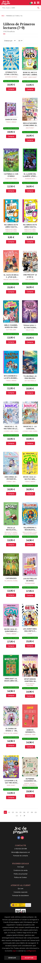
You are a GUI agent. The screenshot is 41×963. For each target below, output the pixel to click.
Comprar (11, 89)
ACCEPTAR (29, 958)
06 (24, 812)
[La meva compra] (31, 2)
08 (32, 812)
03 (13, 812)
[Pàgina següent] (20, 815)
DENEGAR (12, 958)
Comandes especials (20, 892)
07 (28, 812)
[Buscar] (38, 7)
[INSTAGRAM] (22, 837)
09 (36, 812)
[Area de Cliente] (35, 3)
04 (17, 812)
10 (17, 816)
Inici (3, 16)
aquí (14, 951)
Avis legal (20, 867)
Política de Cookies (20, 877)
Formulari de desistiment (20, 896)
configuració (31, 951)
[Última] (24, 815)
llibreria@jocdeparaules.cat (20, 852)
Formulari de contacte (20, 856)
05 (20, 812)
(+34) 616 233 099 (20, 849)
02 (9, 812)
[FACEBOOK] (18, 837)
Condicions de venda (20, 870)
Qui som (20, 889)
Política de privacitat (20, 874)
